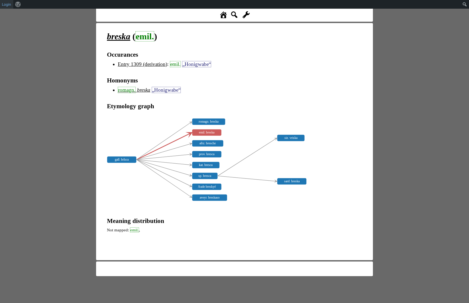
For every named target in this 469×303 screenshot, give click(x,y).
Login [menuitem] (6, 4)
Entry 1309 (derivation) (142, 64)
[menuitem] (18, 4)
